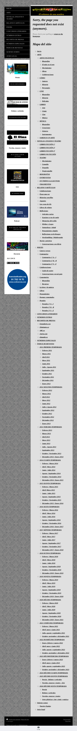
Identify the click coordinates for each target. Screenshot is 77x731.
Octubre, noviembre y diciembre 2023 (55, 670)
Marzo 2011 (46, 354)
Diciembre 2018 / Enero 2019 (52, 573)
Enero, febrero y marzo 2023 (52, 660)
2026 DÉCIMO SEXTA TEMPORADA (53, 686)
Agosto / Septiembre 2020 (51, 613)
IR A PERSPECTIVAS (17, 193)
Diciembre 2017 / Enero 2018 (52, 550)
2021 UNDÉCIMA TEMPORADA (51, 623)
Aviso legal (41, 709)
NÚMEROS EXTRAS (44, 317)
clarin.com (43, 334)
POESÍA (40, 247)
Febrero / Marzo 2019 (50, 580)
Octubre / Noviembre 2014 (51, 477)
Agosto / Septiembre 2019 (51, 590)
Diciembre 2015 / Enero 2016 (52, 503)
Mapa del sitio (25, 719)
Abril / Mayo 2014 (48, 467)
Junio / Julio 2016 (48, 517)
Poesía (44, 690)
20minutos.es (44, 327)
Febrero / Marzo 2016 (50, 510)
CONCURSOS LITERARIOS (47, 314)
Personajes (46, 88)
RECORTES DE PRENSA (46, 321)
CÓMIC (42, 78)
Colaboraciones (48, 75)
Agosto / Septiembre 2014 (51, 473)
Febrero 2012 (47, 390)
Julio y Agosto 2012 (49, 407)
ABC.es (42, 331)
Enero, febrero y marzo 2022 (52, 643)
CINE (42, 91)
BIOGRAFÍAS (45, 174)
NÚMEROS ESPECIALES (46, 340)
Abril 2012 (46, 397)
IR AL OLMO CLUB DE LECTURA (17, 155)
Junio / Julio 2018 (48, 563)
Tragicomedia (47, 171)
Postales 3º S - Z (48, 311)
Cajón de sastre (47, 271)
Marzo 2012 (46, 394)
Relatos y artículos (49, 693)
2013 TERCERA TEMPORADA (51, 427)
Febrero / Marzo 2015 (50, 487)
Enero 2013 (46, 424)
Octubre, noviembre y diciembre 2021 (55, 636)
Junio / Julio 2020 (48, 610)
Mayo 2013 (46, 440)
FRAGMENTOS (45, 184)
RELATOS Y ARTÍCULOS (46, 188)
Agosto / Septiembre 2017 (51, 543)
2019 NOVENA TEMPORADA (50, 576)
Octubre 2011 (47, 374)
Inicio (39, 51)
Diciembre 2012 (48, 420)
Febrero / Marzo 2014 (50, 463)
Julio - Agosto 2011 (49, 367)
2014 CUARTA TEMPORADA (50, 460)
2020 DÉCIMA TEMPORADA (50, 600)
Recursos (45, 284)
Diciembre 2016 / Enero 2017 (52, 527)
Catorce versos (45, 251)
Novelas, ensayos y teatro (51, 696)
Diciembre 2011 (48, 380)
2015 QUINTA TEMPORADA (50, 483)
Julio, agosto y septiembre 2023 (53, 666)
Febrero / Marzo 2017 (50, 533)
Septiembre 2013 (48, 450)
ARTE (39, 55)
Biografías (46, 61)
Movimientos (46, 68)
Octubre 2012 (47, 414)
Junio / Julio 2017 (48, 540)
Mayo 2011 (46, 360)
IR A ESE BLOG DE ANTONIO (17, 117)
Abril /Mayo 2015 (48, 490)
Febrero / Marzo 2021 (50, 626)
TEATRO (43, 158)
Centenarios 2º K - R (49, 261)
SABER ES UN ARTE (47, 138)
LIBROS (43, 104)
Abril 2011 (46, 357)
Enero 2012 (46, 384)
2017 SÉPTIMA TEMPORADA (51, 530)
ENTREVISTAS (45, 178)
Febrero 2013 (47, 430)
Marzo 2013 (46, 434)
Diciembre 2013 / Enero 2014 (52, 457)
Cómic (44, 111)
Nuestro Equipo (45, 706)
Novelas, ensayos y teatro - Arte (53, 683)
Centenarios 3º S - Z (49, 264)
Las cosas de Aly (45, 204)
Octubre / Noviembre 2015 (51, 500)
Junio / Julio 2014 (48, 470)
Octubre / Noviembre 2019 (51, 593)
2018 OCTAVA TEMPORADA (50, 553)
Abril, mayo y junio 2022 (51, 646)
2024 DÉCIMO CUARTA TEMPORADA (54, 673)
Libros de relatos (46, 208)
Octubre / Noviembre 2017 (51, 547)
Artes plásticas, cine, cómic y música (55, 699)
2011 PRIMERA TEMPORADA (51, 347)
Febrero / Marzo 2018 (50, 557)
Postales (43, 301)
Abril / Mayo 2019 (48, 583)
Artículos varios (48, 214)
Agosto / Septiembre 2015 (51, 497)
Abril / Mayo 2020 (48, 606)
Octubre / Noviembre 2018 (51, 570)
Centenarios (44, 254)
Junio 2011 (46, 364)
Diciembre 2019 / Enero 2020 (52, 596)
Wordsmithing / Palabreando (52, 237)
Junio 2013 (46, 444)
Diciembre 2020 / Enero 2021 (52, 620)
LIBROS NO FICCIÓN (48, 154)
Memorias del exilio (49, 221)
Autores (45, 81)
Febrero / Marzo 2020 (50, 603)
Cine (43, 114)
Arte (43, 108)
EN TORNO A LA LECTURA (50, 181)
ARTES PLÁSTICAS (47, 58)
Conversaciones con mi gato (52, 274)
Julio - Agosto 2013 (49, 447)
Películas (45, 101)
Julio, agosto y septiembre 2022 (53, 650)
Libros (42, 291)
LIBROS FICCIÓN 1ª (47, 144)
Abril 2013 (46, 437)
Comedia (45, 164)
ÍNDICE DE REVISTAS (45, 344)
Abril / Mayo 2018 (48, 560)
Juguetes (43, 201)
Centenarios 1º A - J (49, 257)
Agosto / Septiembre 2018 (51, 567)
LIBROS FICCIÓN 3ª (47, 151)
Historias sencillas (46, 198)
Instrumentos (47, 134)
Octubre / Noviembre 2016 (51, 523)
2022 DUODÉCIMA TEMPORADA (52, 640)
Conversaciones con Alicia (51, 244)
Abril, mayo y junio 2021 (51, 630)
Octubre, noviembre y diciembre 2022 (55, 653)
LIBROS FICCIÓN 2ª (47, 148)
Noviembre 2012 (48, 417)
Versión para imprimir (14, 719)
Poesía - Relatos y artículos (52, 680)
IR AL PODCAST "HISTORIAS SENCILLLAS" (17, 228)
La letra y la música (47, 287)
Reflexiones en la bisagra (51, 234)
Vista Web (68, 721)
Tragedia (45, 168)
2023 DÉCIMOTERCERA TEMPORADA (54, 656)
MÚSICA (43, 121)
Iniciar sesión (67, 719)
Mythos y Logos (47, 224)
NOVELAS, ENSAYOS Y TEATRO (49, 141)
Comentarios (44, 277)
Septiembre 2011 (48, 370)
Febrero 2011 (47, 350)
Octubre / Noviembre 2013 (51, 453)
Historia (45, 85)
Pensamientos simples (50, 231)
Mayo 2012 (46, 400)
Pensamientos (45, 294)
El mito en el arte (48, 65)
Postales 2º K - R (48, 307)
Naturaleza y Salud (49, 227)
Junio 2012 (46, 404)
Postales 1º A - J (48, 304)
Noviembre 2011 (48, 377)
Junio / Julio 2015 (48, 493)
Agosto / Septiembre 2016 (51, 520)
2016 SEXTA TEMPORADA (49, 507)
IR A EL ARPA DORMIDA (18, 84)
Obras (44, 71)
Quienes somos (42, 703)
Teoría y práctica (46, 241)
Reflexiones (44, 211)
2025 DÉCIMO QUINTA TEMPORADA (54, 676)
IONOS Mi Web (23, 725)
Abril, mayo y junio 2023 (51, 663)
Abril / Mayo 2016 (48, 513)
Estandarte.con (45, 324)
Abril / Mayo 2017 (48, 537)
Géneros (45, 131)
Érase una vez (45, 194)
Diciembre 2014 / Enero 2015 (52, 480)
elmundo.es (44, 337)
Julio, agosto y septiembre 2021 (53, 633)
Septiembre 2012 (48, 410)
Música (44, 118)
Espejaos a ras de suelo (50, 217)
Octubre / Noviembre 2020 (51, 616)
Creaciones (46, 128)
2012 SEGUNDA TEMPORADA (51, 387)
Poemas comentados (47, 297)
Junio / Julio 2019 (48, 586)
